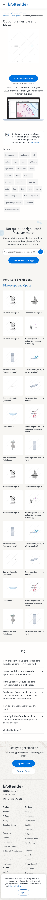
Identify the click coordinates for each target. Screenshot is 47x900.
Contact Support (31, 864)
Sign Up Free (23, 763)
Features (6, 811)
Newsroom (29, 873)
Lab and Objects (20, 13)
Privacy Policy (14, 886)
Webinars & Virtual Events (12, 851)
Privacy (5, 794)
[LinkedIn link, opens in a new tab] (4, 799)
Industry (28, 811)
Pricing (5, 820)
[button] (4, 4)
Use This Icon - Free (23, 78)
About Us (28, 855)
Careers (27, 859)
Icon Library (7, 13)
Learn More (34, 142)
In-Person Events (9, 846)
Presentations (30, 820)
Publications (29, 816)
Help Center (7, 842)
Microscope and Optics (11, 15)
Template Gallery (9, 825)
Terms (13, 794)
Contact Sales (23, 771)
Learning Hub (8, 837)
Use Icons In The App (24, 260)
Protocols (28, 829)
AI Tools (6, 816)
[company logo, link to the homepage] (18, 4)
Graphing (28, 825)
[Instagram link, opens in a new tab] (12, 799)
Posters (27, 834)
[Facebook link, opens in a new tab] (16, 799)
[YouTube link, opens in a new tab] (20, 799)
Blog (4, 855)
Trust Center (29, 868)
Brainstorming (30, 843)
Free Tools (7, 860)
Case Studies (7, 864)
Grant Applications (31, 838)
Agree (23, 892)
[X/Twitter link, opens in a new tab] (8, 799)
